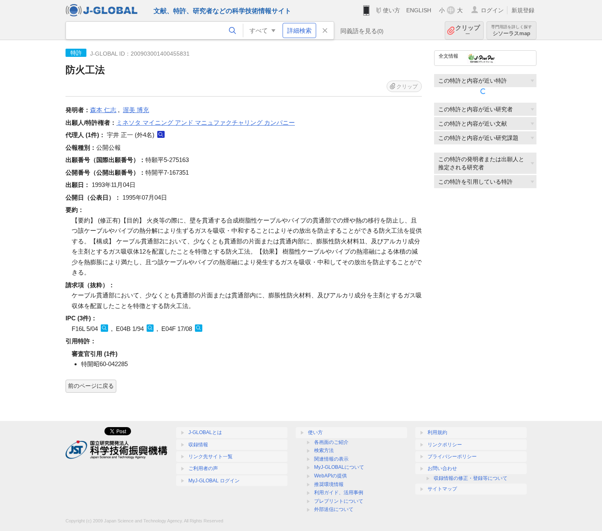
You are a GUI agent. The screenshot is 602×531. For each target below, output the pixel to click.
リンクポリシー (445, 445)
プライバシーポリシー (452, 456)
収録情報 (198, 445)
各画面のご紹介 (331, 442)
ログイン (492, 10)
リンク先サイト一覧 (210, 456)
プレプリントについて (338, 501)
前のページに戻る (91, 385)
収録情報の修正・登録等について (470, 478)
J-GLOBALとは (205, 432)
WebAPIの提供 (330, 476)
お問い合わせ (442, 468)
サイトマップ (442, 489)
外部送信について (333, 509)
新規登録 (522, 10)
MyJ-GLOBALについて (339, 467)
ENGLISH (418, 10)
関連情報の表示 (331, 459)
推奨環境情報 (329, 484)
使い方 (391, 10)
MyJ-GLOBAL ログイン (214, 481)
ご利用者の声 (203, 468)
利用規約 (437, 432)
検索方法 (324, 450)
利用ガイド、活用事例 (338, 492)
